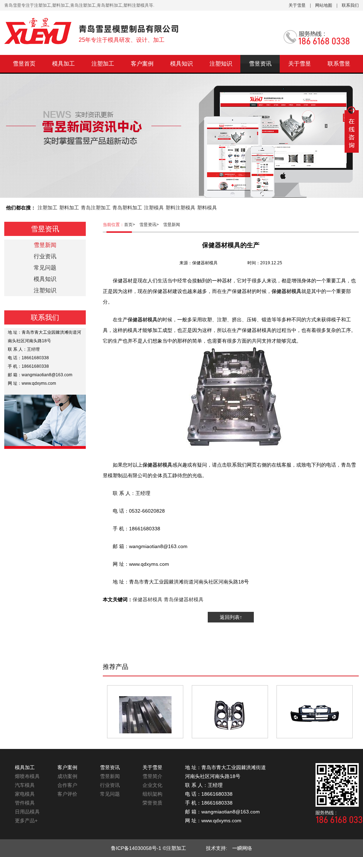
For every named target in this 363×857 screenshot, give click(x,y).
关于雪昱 (297, 5)
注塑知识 (221, 64)
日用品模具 (27, 811)
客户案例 (142, 64)
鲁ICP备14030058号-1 (136, 848)
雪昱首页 (24, 64)
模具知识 (181, 64)
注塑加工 (102, 64)
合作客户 (67, 785)
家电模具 (25, 794)
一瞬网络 (239, 848)
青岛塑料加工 (127, 207)
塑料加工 (69, 207)
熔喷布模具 (27, 776)
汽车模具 (25, 785)
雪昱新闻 (171, 224)
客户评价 (67, 794)
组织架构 (152, 794)
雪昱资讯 (260, 64)
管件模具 (25, 803)
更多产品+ (26, 820)
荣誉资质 (152, 803)
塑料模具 (207, 207)
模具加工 (63, 64)
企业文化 (152, 785)
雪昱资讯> (151, 224)
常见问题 (45, 268)
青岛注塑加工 (96, 207)
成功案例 (67, 776)
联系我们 (350, 5)
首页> (131, 224)
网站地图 (323, 5)
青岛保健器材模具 (183, 599)
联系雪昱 (339, 64)
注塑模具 (154, 207)
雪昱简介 (152, 776)
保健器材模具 (147, 599)
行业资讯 (45, 256)
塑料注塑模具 (180, 207)
